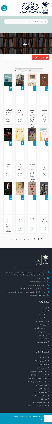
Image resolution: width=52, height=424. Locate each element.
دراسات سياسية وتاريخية (37, 381)
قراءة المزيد (44, 120)
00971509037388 (36, 295)
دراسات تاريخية (41, 361)
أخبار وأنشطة (38, 328)
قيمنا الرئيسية (38, 318)
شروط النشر (43, 335)
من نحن (44, 311)
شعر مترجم (42, 368)
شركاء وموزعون (42, 342)
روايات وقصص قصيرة (38, 371)
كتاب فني (43, 357)
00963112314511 (34, 285)
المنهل (38, 419)
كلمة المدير (39, 314)
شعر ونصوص (41, 392)
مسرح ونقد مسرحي (39, 395)
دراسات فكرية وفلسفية (37, 406)
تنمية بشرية (41, 385)
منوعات (43, 388)
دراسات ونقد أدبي (39, 375)
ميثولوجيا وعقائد (40, 402)
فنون (44, 399)
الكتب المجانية (42, 338)
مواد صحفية (39, 331)
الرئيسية (44, 307)
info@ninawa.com (27, 288)
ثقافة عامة (42, 364)
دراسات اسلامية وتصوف (37, 378)
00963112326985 (36, 281)
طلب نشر (44, 345)
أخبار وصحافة (43, 324)
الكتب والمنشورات (41, 321)
